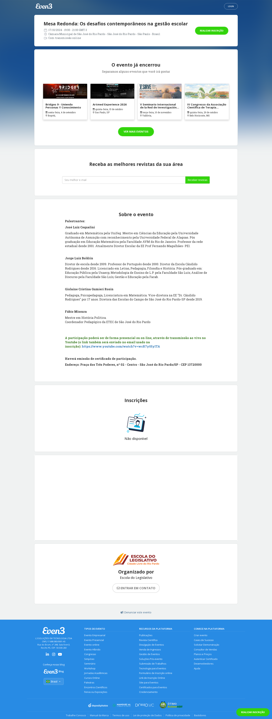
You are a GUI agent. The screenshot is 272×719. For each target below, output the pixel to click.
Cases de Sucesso (204, 640)
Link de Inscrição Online (152, 678)
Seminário (89, 663)
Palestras (89, 682)
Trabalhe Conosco (76, 715)
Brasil (54, 681)
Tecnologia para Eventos (152, 668)
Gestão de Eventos (149, 654)
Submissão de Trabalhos (152, 663)
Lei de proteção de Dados (147, 715)
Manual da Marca (99, 715)
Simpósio (89, 659)
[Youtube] (60, 655)
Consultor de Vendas (205, 649)
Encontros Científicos (95, 687)
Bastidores (200, 715)
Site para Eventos (148, 682)
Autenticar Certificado (206, 659)
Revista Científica (148, 640)
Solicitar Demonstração (206, 644)
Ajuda (197, 668)
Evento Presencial (94, 640)
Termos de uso (121, 715)
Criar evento (200, 635)
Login (231, 6)
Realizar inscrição (212, 30)
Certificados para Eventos (153, 687)
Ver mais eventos (136, 131)
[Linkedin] (47, 655)
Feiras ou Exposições (95, 692)
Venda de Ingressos (150, 649)
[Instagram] (53, 655)
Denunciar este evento (137, 612)
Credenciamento (148, 692)
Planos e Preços (202, 654)
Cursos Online (92, 678)
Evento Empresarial (94, 635)
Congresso (90, 654)
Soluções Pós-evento (150, 659)
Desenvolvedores (203, 663)
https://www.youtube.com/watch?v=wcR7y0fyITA (121, 346)
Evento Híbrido (92, 649)
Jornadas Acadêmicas (95, 673)
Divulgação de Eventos (151, 644)
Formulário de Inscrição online (155, 673)
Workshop (89, 668)
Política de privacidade (178, 715)
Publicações (145, 635)
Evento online (91, 644)
